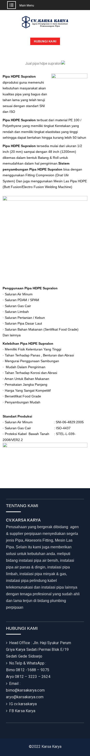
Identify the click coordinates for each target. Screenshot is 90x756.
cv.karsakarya (25, 704)
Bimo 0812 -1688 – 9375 (27, 670)
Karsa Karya (25, 711)
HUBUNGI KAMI (45, 41)
